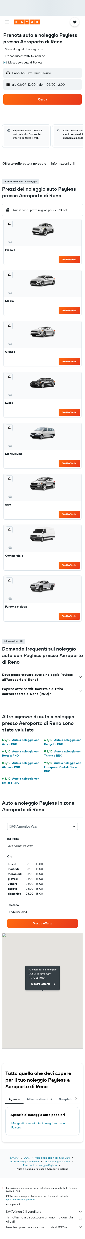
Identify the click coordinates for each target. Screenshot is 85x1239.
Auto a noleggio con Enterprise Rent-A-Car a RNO (62, 767)
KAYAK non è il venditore (23, 1211)
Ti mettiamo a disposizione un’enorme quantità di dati (39, 1219)
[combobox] (24, 49)
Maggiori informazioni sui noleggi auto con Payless (38, 1125)
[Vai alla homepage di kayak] (27, 22)
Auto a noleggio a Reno (57, 1161)
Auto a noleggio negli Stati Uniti (52, 1157)
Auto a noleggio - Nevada (24, 1161)
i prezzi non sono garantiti (20, 1199)
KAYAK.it (14, 1157)
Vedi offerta (69, 259)
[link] (42, 923)
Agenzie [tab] (14, 1099)
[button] (7, 22)
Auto (27, 1157)
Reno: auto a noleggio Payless (40, 1165)
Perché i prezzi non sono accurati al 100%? (36, 1227)
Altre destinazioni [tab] (39, 1099)
